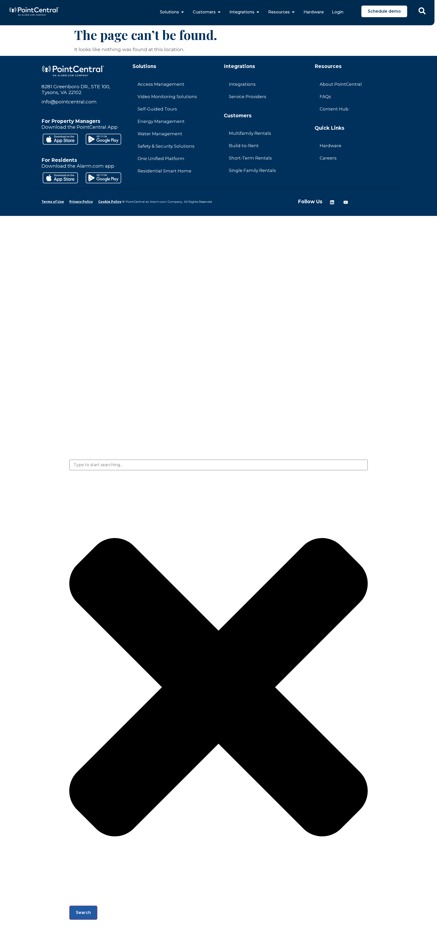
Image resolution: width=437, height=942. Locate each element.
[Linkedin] (332, 202)
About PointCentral (341, 84)
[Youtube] (345, 202)
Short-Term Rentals (250, 158)
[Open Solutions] (182, 12)
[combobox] (218, 465)
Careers (328, 158)
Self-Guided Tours (157, 108)
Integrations (242, 84)
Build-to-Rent (244, 145)
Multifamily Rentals (250, 133)
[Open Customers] (219, 12)
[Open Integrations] (258, 12)
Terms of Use (52, 202)
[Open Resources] (293, 12)
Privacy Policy (81, 202)
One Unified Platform (161, 158)
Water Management (160, 133)
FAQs (325, 96)
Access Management (161, 84)
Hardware (330, 145)
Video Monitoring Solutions (167, 96)
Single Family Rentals (252, 170)
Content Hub (334, 108)
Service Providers (247, 96)
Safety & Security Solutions (166, 146)
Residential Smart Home (164, 170)
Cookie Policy (109, 202)
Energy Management (161, 121)
